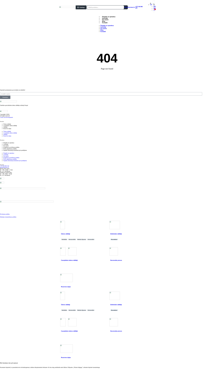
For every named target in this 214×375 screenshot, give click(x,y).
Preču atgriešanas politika (10, 148)
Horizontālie (72, 239)
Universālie (91, 239)
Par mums (103, 28)
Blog (101, 30)
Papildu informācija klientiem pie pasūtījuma (15, 150)
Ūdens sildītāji (7, 124)
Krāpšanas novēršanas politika (11, 147)
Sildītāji (5, 127)
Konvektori (114, 239)
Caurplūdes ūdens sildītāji (10, 125)
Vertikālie (64, 239)
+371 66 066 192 (139, 7)
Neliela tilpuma (81, 239)
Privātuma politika (5, 214)
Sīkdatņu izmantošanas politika (8, 217)
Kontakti (104, 22)
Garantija (103, 27)
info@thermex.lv (129, 7)
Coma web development (6, 117)
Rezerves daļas (7, 128)
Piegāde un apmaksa (107, 25)
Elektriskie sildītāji (116, 234)
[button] (151, 4)
